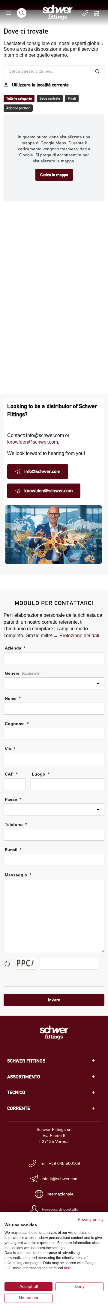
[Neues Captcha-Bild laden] (7, 964)
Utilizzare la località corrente (40, 85)
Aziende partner (18, 108)
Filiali (72, 98)
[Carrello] (99, 13)
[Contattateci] (85, 13)
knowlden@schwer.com (32, 442)
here (67, 1268)
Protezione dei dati (79, 635)
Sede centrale (50, 98)
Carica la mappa (54, 174)
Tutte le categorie (19, 98)
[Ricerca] (21, 13)
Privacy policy (91, 1219)
